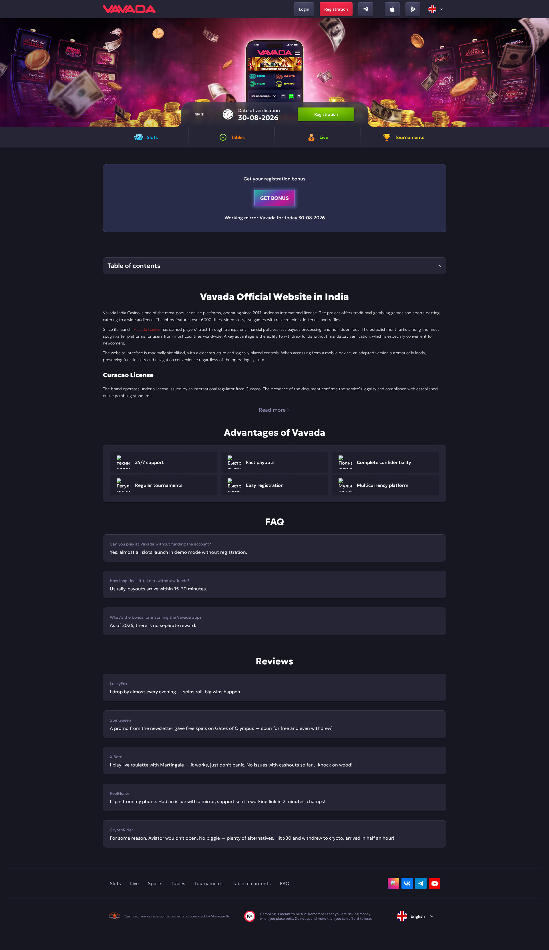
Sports (155, 883)
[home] (129, 9)
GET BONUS (274, 198)
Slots (115, 883)
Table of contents (252, 883)
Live (134, 883)
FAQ (284, 883)
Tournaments (209, 883)
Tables (178, 883)
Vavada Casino (147, 329)
